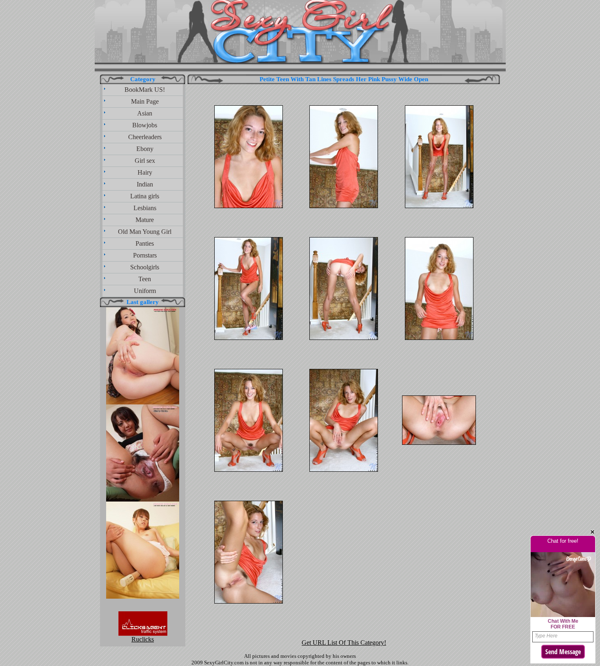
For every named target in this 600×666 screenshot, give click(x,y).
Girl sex (145, 160)
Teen (144, 278)
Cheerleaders (145, 136)
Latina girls (144, 196)
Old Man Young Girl (144, 231)
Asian (144, 113)
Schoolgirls (144, 267)
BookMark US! (144, 89)
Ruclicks (142, 639)
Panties (145, 243)
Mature (145, 219)
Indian (145, 184)
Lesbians (144, 207)
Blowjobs (144, 125)
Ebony (144, 148)
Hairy (145, 172)
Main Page (145, 101)
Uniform (145, 290)
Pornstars (145, 255)
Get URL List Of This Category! (344, 642)
